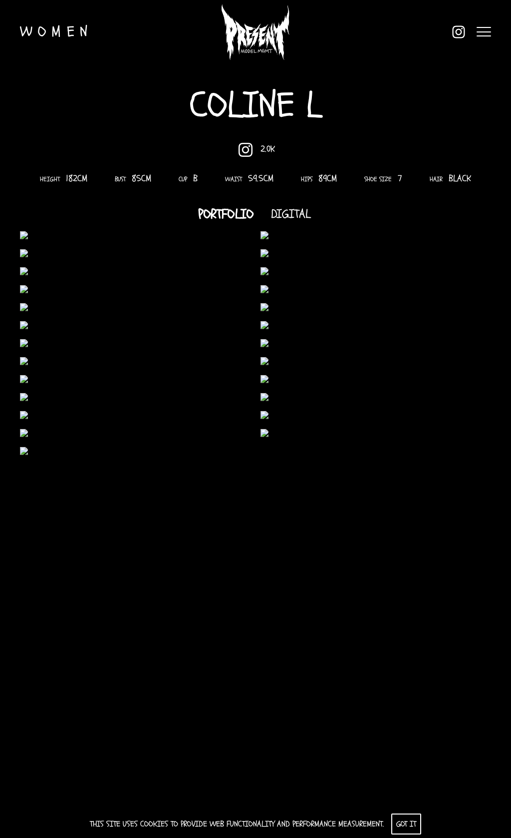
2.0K (267, 149)
